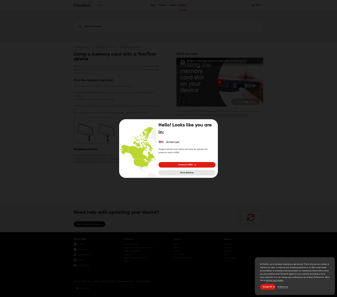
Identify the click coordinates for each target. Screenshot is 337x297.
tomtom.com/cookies (274, 280)
